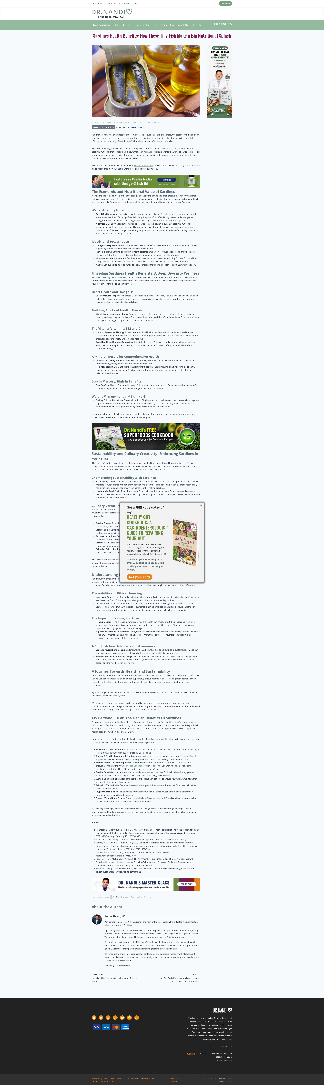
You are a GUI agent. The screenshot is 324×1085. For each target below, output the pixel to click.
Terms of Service (122, 1079)
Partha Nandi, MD (135, 127)
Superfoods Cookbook (133, 765)
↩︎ (141, 836)
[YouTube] (122, 1017)
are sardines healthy (101, 897)
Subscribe (225, 3)
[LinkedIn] (108, 1017)
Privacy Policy (97, 1079)
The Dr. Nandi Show (164, 24)
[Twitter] (101, 1017)
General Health (122, 122)
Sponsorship (143, 24)
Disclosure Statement (139, 1079)
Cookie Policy (109, 1079)
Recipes (127, 24)
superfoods (107, 138)
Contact (135, 3)
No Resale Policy (107, 1081)
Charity (197, 24)
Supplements (221, 23)
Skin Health (153, 122)
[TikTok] (136, 1017)
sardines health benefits (102, 127)
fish (168, 138)
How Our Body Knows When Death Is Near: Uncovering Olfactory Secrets (179, 978)
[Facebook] (94, 1017)
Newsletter (183, 24)
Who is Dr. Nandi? (122, 3)
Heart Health (138, 122)
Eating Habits (105, 122)
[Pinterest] (129, 1017)
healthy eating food (120, 897)
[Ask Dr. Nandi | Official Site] (112, 13)
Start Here (98, 3)
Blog (116, 24)
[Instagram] (115, 1017)
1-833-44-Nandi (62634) (175, 1080)
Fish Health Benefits (143, 165)
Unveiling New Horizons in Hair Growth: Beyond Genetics (114, 978)
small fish (137, 202)
